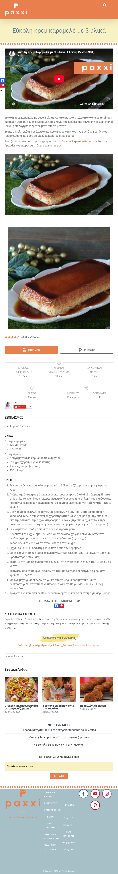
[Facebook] (56, 606)
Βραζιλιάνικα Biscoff (93, 705)
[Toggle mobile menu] (111, 5)
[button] (6, 337)
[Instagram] (107, 793)
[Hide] (1, 90)
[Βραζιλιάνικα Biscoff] (96, 689)
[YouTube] (95, 793)
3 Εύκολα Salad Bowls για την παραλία (58, 707)
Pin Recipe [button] (88, 349)
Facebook (68, 141)
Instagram (87, 141)
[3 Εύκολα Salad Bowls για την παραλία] (59, 689)
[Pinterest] (61, 606)
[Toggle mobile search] (104, 5)
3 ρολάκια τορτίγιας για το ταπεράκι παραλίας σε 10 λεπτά (59, 729)
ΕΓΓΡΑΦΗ (59, 776)
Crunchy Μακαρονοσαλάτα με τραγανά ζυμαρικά (21, 707)
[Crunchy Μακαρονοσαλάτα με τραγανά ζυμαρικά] (21, 689)
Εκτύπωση (33, 349)
